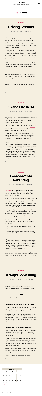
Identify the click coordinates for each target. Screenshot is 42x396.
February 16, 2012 (20, 184)
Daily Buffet (21, 2)
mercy (8, 260)
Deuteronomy (9, 92)
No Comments (29, 31)
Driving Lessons (21, 27)
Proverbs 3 (32, 127)
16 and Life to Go (21, 107)
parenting (22, 92)
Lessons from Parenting (21, 178)
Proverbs (13, 162)
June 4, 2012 (20, 31)
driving (14, 92)
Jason (14, 31)
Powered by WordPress (18, 392)
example (17, 92)
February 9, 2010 (20, 279)
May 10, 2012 (20, 111)
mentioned (8, 190)
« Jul (4, 384)
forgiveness (9, 358)
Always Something (21, 275)
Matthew (13, 358)
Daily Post (21, 22)
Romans (15, 260)
